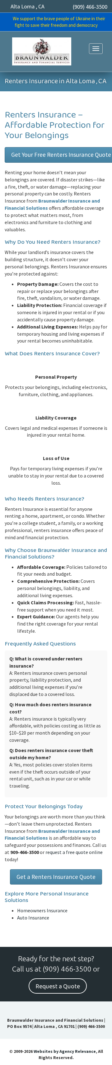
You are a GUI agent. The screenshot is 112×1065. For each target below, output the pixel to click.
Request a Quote (57, 986)
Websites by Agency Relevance (65, 1051)
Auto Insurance (33, 917)
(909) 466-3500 (90, 6)
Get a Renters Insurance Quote (56, 876)
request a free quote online (74, 852)
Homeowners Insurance (42, 910)
